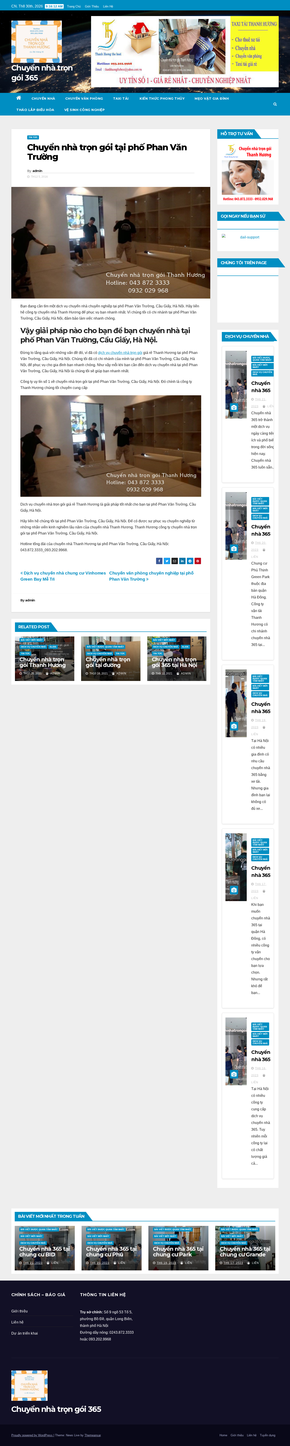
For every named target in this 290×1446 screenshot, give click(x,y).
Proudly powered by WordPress (32, 1435)
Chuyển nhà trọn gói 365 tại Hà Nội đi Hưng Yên (174, 665)
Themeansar (93, 1435)
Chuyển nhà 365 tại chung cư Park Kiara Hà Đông (178, 1254)
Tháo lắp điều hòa (35, 110)
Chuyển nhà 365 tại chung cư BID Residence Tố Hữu (44, 1254)
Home (223, 1435)
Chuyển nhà (43, 99)
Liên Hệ (108, 6)
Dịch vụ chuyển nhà (33, 646)
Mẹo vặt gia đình (212, 99)
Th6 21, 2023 (33, 1263)
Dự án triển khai (24, 1333)
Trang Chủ (74, 6)
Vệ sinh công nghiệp (84, 110)
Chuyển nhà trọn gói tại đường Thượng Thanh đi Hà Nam (109, 668)
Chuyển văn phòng (84, 99)
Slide (53, 646)
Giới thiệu (19, 1311)
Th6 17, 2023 (233, 1263)
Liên (270, 406)
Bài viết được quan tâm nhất (105, 646)
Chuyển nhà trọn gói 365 (56, 1409)
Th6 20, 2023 (99, 1263)
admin (37, 171)
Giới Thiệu (92, 6)
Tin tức (33, 137)
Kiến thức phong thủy (162, 99)
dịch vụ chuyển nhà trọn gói (120, 353)
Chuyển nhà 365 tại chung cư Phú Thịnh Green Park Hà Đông (111, 1257)
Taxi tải (121, 99)
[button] (275, 104)
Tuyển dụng (267, 1435)
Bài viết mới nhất (32, 640)
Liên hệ (17, 1322)
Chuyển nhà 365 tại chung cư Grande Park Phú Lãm (245, 1254)
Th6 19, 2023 (166, 1263)
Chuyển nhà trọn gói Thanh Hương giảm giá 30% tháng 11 (42, 668)
